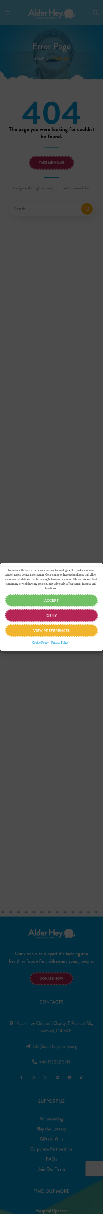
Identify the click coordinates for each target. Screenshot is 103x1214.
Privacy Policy (59, 642)
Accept (51, 600)
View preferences (51, 630)
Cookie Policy (40, 642)
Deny (51, 615)
